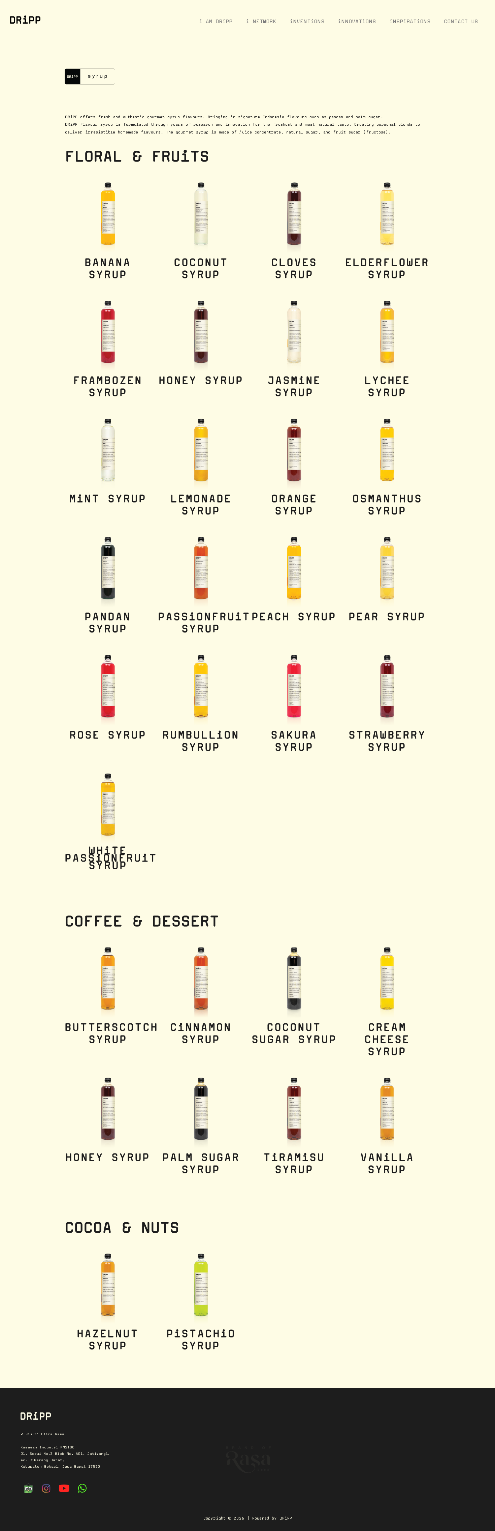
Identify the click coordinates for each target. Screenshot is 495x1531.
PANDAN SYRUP (108, 622)
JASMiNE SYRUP (294, 386)
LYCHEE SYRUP (387, 386)
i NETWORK (261, 21)
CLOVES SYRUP (294, 268)
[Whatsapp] (82, 1488)
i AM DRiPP (215, 21)
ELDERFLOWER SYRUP (387, 268)
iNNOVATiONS (357, 21)
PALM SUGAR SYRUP (201, 1163)
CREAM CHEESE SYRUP (387, 1039)
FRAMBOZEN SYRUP (107, 386)
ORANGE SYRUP (294, 504)
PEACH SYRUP (294, 616)
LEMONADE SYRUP (201, 504)
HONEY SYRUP (201, 380)
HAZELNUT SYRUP (108, 1339)
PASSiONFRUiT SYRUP (204, 622)
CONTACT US (461, 21)
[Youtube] (64, 1488)
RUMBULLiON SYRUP (200, 741)
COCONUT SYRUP (201, 268)
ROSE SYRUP (107, 735)
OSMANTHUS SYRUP (387, 504)
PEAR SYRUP (387, 616)
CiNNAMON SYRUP (201, 1033)
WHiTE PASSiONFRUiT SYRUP (111, 858)
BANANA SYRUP (108, 268)
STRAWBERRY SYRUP (387, 741)
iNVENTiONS (307, 21)
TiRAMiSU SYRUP (294, 1163)
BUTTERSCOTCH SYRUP (111, 1033)
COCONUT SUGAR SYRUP (294, 1033)
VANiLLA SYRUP (387, 1163)
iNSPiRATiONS (409, 21)
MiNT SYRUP (107, 498)
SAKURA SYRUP (294, 741)
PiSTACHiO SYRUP (201, 1339)
